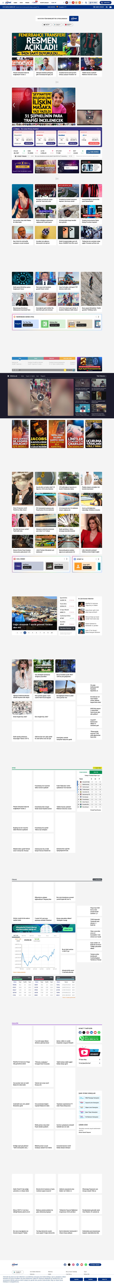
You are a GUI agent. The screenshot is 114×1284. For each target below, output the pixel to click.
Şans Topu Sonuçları (91, 1112)
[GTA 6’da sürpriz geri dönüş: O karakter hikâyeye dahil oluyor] (68, 299)
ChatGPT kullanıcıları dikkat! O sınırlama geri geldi (94, 723)
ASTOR (58, 990)
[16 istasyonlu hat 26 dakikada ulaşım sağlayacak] (68, 499)
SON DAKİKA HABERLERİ (9, 7)
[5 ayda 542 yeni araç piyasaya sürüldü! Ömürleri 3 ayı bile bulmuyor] (44, 909)
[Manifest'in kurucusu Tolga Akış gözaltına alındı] (22, 1043)
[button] (3, 2)
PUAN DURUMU (83, 772)
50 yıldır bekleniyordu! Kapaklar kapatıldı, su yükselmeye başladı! (94, 689)
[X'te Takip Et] (69, 1264)
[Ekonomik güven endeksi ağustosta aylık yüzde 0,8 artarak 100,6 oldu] (68, 541)
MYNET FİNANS (22, 156)
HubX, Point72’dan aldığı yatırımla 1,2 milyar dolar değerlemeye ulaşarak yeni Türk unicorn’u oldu (21, 1191)
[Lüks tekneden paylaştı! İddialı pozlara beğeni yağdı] (91, 531)
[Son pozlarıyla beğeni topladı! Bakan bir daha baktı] (44, 1095)
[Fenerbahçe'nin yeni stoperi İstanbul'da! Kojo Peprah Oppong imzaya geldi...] (68, 124)
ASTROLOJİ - (71, 165)
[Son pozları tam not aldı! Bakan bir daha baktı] (22, 1074)
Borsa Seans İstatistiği (71, 1271)
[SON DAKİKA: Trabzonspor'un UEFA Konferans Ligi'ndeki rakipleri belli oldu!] (55, 124)
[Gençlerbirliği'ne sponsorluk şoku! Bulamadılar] (91, 190)
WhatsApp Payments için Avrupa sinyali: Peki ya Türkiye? (90, 1191)
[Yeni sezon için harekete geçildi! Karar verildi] (45, 278)
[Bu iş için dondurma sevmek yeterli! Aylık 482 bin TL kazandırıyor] (65, 888)
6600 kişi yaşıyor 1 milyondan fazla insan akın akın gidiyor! (95, 711)
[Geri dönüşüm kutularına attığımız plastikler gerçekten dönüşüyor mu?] (44, 666)
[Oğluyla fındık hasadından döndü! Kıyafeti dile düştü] (22, 676)
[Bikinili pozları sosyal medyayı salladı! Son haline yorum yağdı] (44, 1137)
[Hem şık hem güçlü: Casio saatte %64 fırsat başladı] (44, 687)
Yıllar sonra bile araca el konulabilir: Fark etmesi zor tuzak (95, 934)
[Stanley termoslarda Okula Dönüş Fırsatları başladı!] (91, 211)
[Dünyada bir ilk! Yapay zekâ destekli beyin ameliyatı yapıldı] (66, 124)
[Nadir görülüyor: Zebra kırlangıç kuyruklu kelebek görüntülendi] (68, 520)
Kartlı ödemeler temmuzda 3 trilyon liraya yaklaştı (68, 1232)
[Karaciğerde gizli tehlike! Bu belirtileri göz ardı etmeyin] (45, 299)
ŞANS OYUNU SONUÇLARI (87, 1093)
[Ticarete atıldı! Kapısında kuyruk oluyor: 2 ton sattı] (72, 124)
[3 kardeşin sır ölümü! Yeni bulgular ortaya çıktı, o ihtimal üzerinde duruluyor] (34, 124)
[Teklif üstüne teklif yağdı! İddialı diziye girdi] (65, 1053)
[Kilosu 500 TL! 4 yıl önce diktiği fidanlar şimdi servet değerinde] (22, 1201)
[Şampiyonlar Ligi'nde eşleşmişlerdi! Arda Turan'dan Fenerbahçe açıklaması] (40, 124)
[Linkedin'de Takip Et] (91, 1032)
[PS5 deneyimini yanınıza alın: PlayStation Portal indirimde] (45, 499)
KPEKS (36, 990)
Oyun (85, 1271)
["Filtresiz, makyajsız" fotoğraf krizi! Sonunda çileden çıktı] (44, 1053)
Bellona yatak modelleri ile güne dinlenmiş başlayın (44, 1211)
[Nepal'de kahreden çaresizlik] (70, 124)
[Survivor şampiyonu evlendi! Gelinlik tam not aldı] (65, 1116)
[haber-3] (57, 434)
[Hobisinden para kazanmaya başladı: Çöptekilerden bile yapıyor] (91, 1222)
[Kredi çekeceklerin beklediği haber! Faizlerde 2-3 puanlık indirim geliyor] (43, 105)
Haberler (32, 1274)
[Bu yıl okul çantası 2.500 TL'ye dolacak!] (68, 940)
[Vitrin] (70, 2)
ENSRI (36, 995)
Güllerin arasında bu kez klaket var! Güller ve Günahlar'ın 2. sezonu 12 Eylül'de (67, 1191)
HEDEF (36, 985)
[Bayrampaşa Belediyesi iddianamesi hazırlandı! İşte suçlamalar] (22, 299)
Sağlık (49, 1274)
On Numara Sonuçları (91, 1117)
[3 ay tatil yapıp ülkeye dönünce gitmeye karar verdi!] (44, 1032)
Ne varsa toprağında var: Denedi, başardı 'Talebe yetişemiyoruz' (20, 1233)
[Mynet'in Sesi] (22, 166)
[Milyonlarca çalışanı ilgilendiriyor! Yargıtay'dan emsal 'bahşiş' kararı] (44, 888)
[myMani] (35, 2)
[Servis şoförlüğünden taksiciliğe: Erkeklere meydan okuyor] (91, 499)
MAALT (14, 990)
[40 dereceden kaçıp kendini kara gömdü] (68, 211)
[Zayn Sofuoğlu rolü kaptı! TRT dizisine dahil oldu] (68, 278)
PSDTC (14, 987)
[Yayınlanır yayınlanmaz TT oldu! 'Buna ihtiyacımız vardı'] (65, 1085)
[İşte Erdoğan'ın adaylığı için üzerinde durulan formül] (30, 124)
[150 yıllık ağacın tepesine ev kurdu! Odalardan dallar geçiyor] (68, 478)
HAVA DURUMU (51, 7)
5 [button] (32, 633)
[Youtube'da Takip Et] (95, 1032)
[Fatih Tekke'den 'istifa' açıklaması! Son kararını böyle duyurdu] (13, 124)
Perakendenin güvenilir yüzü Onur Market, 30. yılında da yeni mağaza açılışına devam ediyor (91, 1212)
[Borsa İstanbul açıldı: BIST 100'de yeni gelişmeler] (65, 666)
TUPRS (58, 992)
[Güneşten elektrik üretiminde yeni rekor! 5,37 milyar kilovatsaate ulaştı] (45, 520)
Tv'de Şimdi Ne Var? (85, 1063)
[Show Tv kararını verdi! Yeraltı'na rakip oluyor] (22, 489)
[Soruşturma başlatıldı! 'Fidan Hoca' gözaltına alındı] (15, 124)
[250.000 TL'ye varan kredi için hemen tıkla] (32, 124)
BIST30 (32, 935)
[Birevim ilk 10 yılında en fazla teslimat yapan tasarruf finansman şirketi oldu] (45, 1180)
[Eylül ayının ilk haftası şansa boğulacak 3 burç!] (22, 278)
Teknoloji (50, 1271)
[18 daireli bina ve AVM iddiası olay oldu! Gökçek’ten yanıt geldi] (60, 124)
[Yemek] (73, 2)
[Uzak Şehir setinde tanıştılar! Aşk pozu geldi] (65, 718)
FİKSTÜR (96, 772)
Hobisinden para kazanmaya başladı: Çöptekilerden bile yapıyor (91, 1233)
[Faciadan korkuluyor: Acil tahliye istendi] (57, 124)
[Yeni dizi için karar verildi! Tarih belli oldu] (22, 520)
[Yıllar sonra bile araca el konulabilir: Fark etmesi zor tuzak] (83, 934)
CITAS (14, 995)
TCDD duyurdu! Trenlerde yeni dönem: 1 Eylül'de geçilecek (95, 923)
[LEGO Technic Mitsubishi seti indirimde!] (45, 541)
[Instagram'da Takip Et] (87, 1032)
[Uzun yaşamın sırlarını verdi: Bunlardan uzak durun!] (51, 124)
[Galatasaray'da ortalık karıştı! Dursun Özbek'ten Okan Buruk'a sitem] (23, 124)
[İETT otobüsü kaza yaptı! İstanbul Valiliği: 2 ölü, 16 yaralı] (26, 124)
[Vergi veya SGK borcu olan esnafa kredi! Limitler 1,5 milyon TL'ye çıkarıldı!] (83, 911)
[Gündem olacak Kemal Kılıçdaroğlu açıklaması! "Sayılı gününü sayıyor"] (42, 124)
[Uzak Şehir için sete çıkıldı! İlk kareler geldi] (22, 1095)
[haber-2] (38, 434)
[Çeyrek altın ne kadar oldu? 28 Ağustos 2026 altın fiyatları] (45, 478)
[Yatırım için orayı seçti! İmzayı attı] (44, 1074)
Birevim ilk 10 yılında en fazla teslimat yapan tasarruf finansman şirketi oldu (45, 1191)
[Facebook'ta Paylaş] (88, 1133)
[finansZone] (89, 364)
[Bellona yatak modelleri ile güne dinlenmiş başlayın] (45, 1201)
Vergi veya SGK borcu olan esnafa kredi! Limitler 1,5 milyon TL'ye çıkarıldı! (95, 912)
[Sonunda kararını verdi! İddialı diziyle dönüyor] (65, 1137)
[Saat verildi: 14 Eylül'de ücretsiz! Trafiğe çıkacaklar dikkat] (83, 945)
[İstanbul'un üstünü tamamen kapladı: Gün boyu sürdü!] (68, 190)
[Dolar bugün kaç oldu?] (22, 708)
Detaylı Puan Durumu (95, 810)
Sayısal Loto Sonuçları (92, 1102)
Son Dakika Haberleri (35, 1271)
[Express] (76, 2)
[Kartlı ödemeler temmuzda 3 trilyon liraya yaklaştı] (68, 1222)
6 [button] (36, 633)
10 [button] (51, 633)
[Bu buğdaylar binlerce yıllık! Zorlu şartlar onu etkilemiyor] (65, 687)
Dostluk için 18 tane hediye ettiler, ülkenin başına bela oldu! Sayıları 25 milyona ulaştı (95, 701)
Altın (55, 935)
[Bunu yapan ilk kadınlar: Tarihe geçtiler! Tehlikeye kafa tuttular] (91, 289)
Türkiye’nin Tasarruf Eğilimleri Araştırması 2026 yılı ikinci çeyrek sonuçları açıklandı (68, 1212)
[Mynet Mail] (110, 7)
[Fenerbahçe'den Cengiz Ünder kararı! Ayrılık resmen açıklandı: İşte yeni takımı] (17, 124)
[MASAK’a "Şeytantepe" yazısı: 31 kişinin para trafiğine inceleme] (21, 124)
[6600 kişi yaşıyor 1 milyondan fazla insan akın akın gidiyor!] (83, 711)
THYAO (58, 987)
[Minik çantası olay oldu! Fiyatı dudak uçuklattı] (44, 1116)
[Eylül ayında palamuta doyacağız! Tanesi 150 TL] (22, 728)
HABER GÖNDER (100, 7)
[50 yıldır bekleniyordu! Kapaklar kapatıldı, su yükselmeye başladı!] (83, 688)
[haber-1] (20, 434)
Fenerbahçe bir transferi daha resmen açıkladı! (27, 7)
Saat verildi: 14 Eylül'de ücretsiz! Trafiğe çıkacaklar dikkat (95, 945)
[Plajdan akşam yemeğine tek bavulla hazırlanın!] (91, 478)
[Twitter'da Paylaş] (92, 1133)
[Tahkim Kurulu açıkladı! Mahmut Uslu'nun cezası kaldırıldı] (65, 798)
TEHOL (58, 985)
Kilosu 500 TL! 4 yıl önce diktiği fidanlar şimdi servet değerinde (21, 1212)
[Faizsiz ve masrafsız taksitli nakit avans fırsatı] (49, 124)
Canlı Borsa (98, 879)
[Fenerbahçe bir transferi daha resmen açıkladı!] (57, 44)
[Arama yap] (86, 3)
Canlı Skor (98, 768)
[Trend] (66, 2)
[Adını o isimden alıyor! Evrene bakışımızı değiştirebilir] (53, 124)
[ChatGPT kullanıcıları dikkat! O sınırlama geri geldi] (83, 723)
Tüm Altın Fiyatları (65, 628)
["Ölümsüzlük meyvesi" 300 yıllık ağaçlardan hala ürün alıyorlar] (83, 734)
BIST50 (24, 935)
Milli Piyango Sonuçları (92, 1098)
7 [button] (40, 633)
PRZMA (14, 985)
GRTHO (14, 992)
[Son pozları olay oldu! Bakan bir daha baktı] (22, 201)
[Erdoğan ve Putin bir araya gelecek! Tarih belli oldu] (45, 190)
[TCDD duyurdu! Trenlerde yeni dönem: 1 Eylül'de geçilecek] (83, 922)
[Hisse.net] (45, 166)
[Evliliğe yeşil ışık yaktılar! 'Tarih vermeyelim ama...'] (22, 1127)
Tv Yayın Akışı (83, 1059)
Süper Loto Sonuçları (91, 1107)
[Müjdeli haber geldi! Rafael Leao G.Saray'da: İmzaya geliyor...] (22, 840)
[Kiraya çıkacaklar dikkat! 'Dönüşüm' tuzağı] (65, 909)
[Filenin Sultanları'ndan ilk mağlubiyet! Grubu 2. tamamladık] (22, 788)
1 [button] (17, 633)
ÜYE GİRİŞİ (94, 2)
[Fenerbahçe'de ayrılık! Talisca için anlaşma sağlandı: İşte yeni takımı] (44, 819)
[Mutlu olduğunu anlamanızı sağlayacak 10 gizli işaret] (45, 211)
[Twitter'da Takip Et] (83, 1032)
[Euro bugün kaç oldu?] (44, 708)
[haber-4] (75, 434)
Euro (47, 935)
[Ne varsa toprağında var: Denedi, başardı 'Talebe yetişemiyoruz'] (22, 1222)
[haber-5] (93, 434)
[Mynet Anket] (79, 2)
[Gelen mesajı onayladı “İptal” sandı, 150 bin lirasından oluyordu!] (47, 124)
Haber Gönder (96, 1264)
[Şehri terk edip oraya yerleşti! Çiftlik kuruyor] (62, 124)
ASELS (58, 995)
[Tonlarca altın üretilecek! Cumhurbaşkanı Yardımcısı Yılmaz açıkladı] (83, 957)
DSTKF (36, 987)
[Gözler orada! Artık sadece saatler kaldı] (22, 899)
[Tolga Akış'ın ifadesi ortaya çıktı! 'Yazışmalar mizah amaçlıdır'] (38, 124)
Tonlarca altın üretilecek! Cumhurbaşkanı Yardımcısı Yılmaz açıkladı (95, 957)
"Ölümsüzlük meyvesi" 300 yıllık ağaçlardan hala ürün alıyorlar (95, 735)
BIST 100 (18, 939)
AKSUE (36, 992)
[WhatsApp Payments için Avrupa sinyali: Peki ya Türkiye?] (91, 1180)
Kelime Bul (86, 1274)
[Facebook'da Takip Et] (80, 1032)
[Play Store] (18, 1272)
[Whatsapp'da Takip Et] (99, 1032)
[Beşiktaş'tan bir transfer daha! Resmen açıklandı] (19, 124)
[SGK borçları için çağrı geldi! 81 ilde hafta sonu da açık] (44, 728)
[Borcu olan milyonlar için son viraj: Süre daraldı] (36, 124)
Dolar (39, 935)
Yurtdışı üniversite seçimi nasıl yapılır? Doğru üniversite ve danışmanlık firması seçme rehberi (45, 1233)
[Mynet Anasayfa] (8, 2)
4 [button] (28, 633)
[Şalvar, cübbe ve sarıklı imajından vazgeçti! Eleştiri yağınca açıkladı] (65, 1032)
